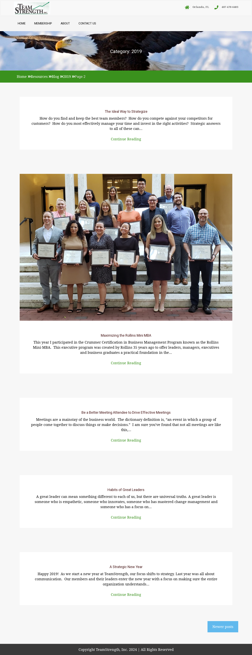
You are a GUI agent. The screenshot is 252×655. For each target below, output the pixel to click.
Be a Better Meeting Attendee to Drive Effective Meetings (126, 412)
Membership (43, 23)
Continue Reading (126, 139)
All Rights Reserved (157, 649)
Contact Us (87, 23)
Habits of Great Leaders (126, 490)
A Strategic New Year (126, 567)
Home (22, 23)
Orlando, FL (201, 7)
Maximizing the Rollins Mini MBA (126, 335)
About (65, 23)
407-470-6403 (230, 7)
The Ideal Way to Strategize (126, 111)
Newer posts (222, 626)
